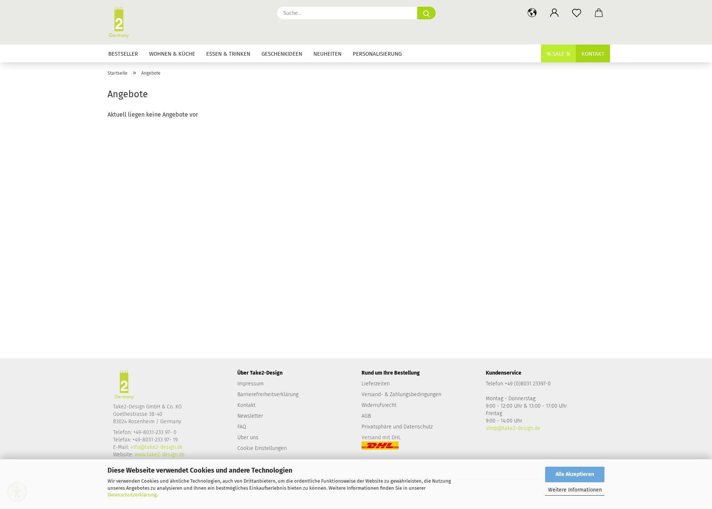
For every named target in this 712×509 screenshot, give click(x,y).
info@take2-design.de (157, 447)
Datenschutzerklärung (132, 494)
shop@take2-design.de (513, 428)
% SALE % (558, 53)
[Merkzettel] (577, 13)
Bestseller (123, 53)
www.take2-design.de (160, 454)
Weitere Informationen (575, 490)
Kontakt (592, 53)
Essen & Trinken (228, 53)
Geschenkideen (281, 53)
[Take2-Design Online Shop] (122, 22)
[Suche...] (426, 13)
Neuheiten (327, 53)
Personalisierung (377, 53)
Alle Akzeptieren (575, 474)
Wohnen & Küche (172, 53)
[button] (532, 13)
